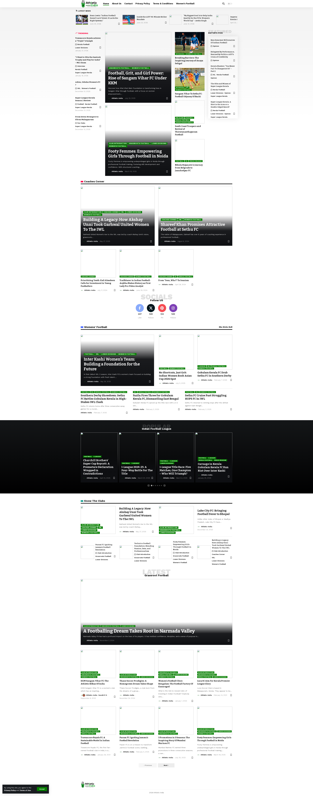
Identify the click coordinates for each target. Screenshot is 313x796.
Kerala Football (83, 44)
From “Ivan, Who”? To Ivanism (173, 280)
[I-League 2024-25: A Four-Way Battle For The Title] (137, 457)
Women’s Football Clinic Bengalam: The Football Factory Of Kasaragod (175, 684)
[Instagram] (173, 311)
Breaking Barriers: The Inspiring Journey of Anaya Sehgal (189, 61)
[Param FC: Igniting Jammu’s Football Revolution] (87, 552)
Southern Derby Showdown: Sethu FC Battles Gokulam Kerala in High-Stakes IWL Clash (104, 399)
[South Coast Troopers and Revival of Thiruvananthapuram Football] (190, 111)
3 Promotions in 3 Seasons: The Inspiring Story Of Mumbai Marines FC (174, 740)
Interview (81, 66)
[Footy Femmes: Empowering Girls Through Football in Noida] (165, 552)
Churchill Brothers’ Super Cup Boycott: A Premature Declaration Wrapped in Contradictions (98, 467)
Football (80, 104)
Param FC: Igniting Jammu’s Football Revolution (103, 547)
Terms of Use (25, 790)
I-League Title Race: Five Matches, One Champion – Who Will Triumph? (175, 470)
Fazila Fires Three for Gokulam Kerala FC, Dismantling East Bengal (156, 397)
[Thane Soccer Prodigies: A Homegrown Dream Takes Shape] (137, 664)
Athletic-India (117, 98)
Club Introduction (118, 143)
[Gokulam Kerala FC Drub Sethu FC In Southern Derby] (214, 352)
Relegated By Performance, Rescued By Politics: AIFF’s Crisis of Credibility (222, 54)
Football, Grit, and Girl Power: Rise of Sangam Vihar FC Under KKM (137, 78)
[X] (151, 311)
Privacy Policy (10, 790)
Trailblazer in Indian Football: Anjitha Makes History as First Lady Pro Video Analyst (135, 283)
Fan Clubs (81, 123)
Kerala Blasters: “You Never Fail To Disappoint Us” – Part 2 (223, 68)
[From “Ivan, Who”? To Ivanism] (176, 263)
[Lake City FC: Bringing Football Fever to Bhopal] (176, 520)
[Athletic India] (90, 3)
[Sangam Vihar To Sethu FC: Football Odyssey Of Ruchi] (190, 79)
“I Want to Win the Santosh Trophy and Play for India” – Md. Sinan (88, 60)
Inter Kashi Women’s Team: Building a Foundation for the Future (112, 364)
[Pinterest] (162, 311)
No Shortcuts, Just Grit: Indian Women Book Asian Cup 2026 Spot (175, 375)
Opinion (216, 46)
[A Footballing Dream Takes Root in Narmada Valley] (156, 612)
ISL (186, 161)
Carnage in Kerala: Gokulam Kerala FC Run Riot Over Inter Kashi (213, 467)
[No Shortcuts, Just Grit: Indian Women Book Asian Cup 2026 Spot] (176, 352)
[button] (42, 789)
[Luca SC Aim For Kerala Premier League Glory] (214, 664)
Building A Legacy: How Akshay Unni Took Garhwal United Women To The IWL (116, 224)
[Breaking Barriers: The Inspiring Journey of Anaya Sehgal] (190, 43)
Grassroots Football (119, 68)
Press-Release (196, 161)
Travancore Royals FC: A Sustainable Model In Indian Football (95, 740)
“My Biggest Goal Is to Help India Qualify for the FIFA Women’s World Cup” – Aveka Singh (198, 18)
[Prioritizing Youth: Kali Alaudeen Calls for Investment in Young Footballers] (98, 263)
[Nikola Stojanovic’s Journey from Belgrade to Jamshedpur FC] (190, 150)
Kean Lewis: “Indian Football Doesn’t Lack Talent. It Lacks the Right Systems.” (104, 18)
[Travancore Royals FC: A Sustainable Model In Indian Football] (98, 721)
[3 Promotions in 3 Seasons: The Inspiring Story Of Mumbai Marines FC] (176, 721)
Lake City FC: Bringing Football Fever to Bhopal (213, 512)
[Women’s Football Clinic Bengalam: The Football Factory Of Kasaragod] (176, 664)
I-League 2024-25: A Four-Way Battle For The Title (137, 470)
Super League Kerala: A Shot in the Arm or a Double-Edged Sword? (221, 104)
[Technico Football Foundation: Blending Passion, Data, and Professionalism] (126, 552)
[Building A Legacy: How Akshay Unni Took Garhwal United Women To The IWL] (98, 520)
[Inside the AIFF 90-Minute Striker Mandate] (129, 20)
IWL (78, 88)
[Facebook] (139, 311)
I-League (201, 366)
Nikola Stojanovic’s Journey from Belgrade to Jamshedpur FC (189, 168)
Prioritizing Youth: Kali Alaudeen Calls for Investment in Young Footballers (98, 283)
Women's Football (89, 88)
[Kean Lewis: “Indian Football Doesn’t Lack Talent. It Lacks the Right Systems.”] (82, 20)
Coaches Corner (111, 212)
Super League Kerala (83, 73)
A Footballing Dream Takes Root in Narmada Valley (139, 631)
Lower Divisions (81, 48)
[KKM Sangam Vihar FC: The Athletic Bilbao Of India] (98, 664)
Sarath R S (102, 695)
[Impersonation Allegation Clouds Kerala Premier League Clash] (222, 20)
